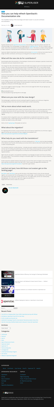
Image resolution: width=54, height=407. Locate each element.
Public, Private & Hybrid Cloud (28, 379)
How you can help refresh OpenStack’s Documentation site (19, 14)
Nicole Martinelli (18, 25)
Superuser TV (4, 346)
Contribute (10, 368)
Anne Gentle (34, 52)
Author (3, 184)
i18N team (37, 141)
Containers (23, 374)
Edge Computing (24, 376)
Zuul (2, 383)
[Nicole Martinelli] (5, 193)
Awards (38, 368)
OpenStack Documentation (19, 44)
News (2, 340)
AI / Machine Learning (26, 381)
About (4, 368)
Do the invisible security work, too (9, 318)
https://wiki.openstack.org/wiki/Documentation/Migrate (14, 133)
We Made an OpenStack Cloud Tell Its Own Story (12, 316)
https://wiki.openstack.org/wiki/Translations (11, 163)
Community (4, 334)
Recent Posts (9, 184)
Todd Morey (12, 173)
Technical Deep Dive (6, 348)
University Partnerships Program (9, 351)
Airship (3, 376)
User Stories (4, 353)
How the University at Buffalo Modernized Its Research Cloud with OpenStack (19, 322)
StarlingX (3, 381)
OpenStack (4, 374)
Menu (28, 6)
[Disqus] (27, 215)
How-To (3, 338)
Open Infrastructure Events (7, 342)
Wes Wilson (4, 173)
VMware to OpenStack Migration (9, 355)
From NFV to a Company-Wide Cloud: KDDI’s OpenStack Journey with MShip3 (19, 314)
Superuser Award (5, 344)
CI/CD (21, 383)
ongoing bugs (11, 123)
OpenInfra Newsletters (7, 385)
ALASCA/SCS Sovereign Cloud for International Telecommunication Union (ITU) (19, 320)
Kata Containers (5, 379)
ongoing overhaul (34, 46)
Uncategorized (4, 349)
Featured (3, 336)
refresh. (31, 47)
